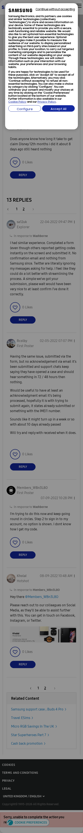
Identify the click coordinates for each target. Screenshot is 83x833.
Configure (25, 109)
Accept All (58, 109)
